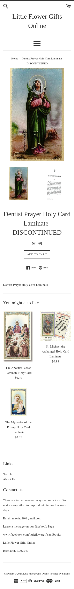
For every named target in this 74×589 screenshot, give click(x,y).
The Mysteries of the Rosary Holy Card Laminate (18, 427)
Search (7, 474)
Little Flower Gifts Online (37, 21)
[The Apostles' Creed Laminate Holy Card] (18, 337)
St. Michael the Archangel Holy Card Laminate (55, 351)
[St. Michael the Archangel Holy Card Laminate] (55, 326)
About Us (9, 479)
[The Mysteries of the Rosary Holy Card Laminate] (18, 402)
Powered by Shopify (60, 573)
